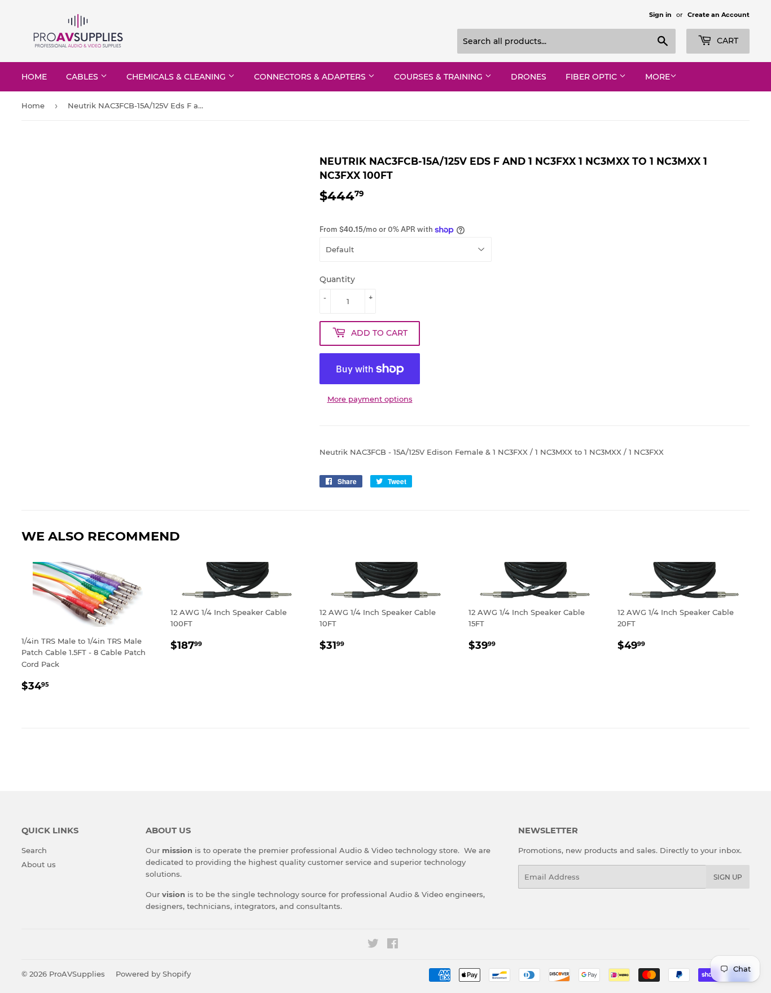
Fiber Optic (592, 77)
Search (34, 850)
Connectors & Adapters (311, 77)
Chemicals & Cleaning (177, 77)
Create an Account (718, 15)
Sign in (660, 15)
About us (38, 864)
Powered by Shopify (153, 973)
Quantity (337, 279)
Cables (83, 77)
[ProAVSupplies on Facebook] (392, 945)
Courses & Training (439, 77)
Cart (726, 41)
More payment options (370, 398)
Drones (528, 77)
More (657, 77)
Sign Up (727, 877)
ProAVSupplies (77, 973)
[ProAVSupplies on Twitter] (373, 945)
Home (34, 77)
